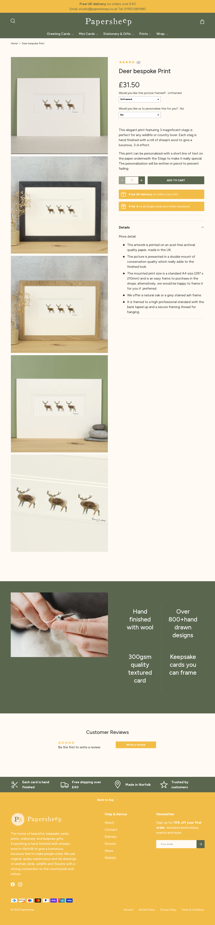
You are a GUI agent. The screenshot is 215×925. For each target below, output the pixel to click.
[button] (202, 21)
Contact (111, 830)
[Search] (12, 20)
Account (128, 909)
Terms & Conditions (193, 909)
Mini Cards (87, 34)
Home (14, 43)
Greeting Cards (58, 34)
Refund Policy (147, 909)
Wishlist (110, 858)
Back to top (105, 800)
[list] (60, 305)
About (109, 822)
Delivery (111, 837)
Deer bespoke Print (33, 43)
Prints (143, 34)
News (109, 851)
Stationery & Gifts (117, 34)
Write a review (135, 744)
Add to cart (176, 180)
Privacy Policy (168, 909)
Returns (110, 844)
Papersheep (27, 909)
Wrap (160, 34)
